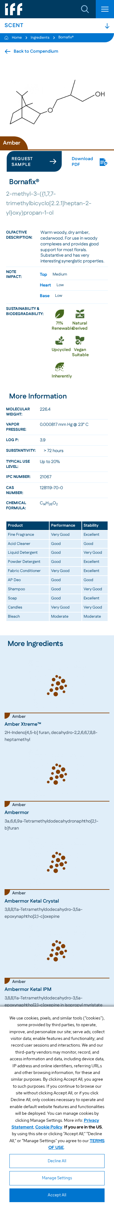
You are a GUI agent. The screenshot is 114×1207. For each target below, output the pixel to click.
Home (17, 37)
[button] (85, 9)
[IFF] (14, 9)
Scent (14, 26)
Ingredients (40, 37)
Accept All (57, 1195)
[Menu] (105, 9)
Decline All (57, 1160)
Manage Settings (57, 1178)
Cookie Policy (48, 1127)
